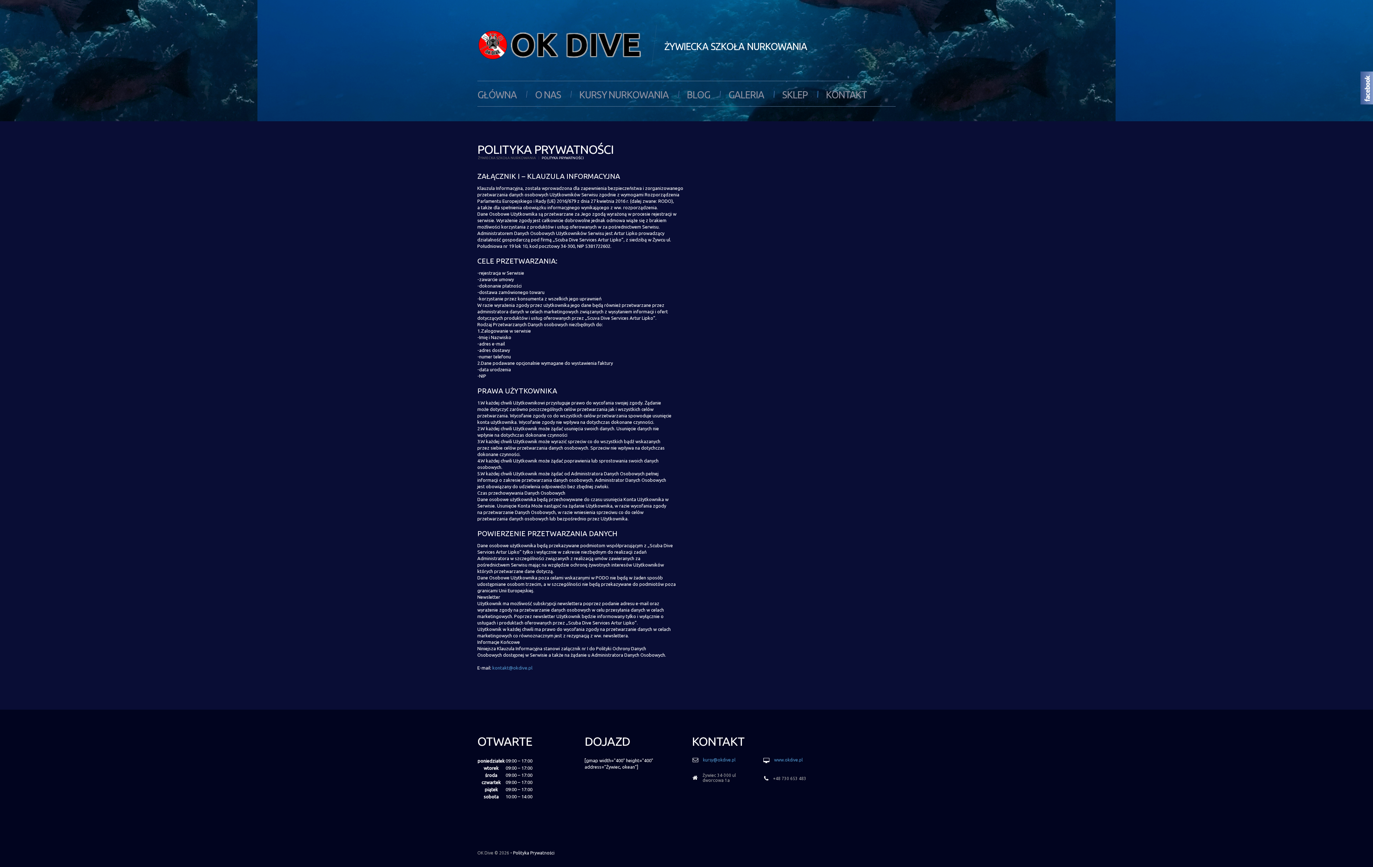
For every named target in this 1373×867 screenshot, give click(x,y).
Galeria (746, 94)
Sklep (795, 94)
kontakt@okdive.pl (512, 667)
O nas (548, 94)
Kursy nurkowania (624, 94)
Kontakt (846, 94)
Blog (698, 94)
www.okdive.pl (788, 760)
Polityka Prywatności (534, 853)
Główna (497, 94)
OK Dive (485, 853)
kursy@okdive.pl (719, 760)
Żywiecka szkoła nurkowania (507, 158)
